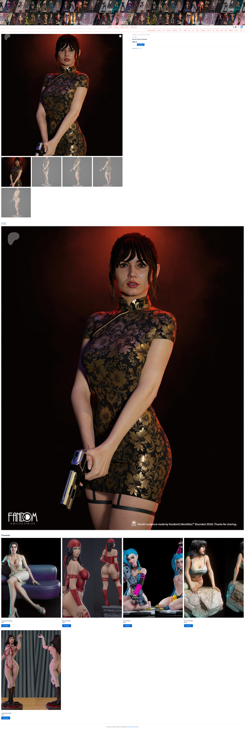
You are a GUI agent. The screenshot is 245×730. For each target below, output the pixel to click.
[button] (238, 27)
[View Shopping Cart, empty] (241, 27)
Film (189, 30)
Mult (222, 30)
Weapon (231, 30)
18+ (213, 30)
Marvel (159, 30)
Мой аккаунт (134, 27)
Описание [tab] (3, 224)
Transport (203, 30)
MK (163, 30)
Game (185, 30)
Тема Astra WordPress (133, 726)
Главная (110, 27)
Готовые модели (151, 30)
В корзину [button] (5, 625)
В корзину (140, 44)
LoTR (180, 30)
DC (193, 30)
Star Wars (174, 30)
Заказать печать (124, 27)
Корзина (116, 27)
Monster (168, 30)
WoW (217, 30)
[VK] (233, 27)
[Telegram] (235, 27)
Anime (208, 30)
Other (236, 30)
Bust (226, 30)
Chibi (197, 30)
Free (241, 30)
